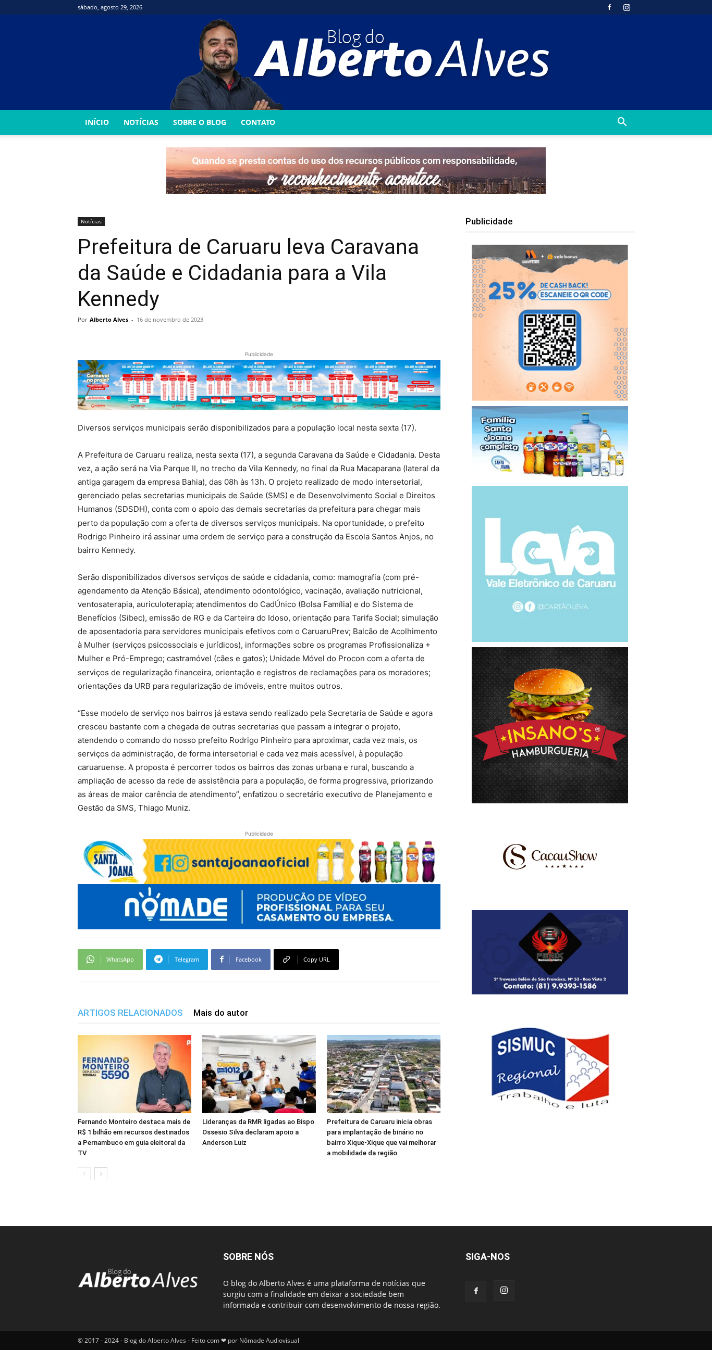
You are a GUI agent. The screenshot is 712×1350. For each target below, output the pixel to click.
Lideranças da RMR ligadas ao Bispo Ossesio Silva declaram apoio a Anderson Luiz (258, 1132)
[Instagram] (626, 7)
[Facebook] (609, 7)
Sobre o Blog (199, 122)
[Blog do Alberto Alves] (356, 62)
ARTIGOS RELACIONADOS (130, 1012)
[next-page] (100, 1173)
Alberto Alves (109, 319)
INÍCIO (97, 122)
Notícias (141, 122)
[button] (621, 123)
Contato (258, 122)
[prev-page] (84, 1173)
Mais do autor (220, 1012)
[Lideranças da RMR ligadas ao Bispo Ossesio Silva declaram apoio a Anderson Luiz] (259, 1074)
